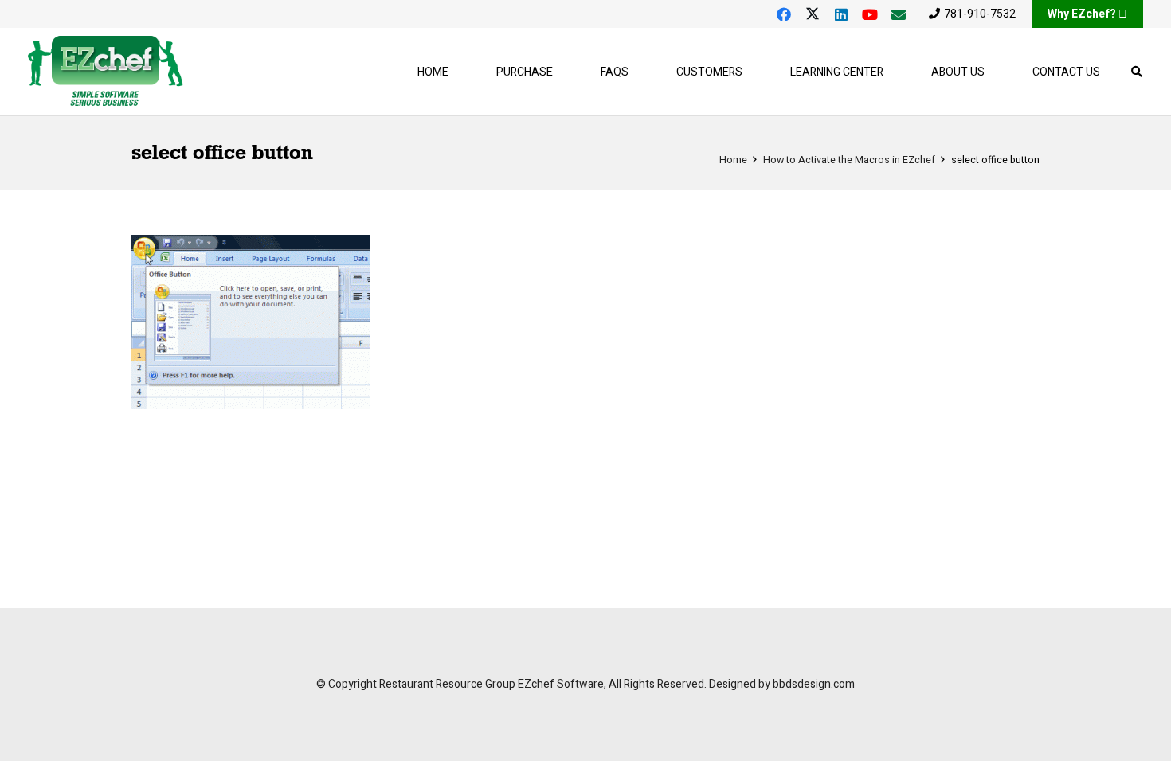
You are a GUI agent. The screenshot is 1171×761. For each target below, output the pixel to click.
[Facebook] (784, 14)
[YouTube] (870, 14)
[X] (812, 14)
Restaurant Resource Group (447, 684)
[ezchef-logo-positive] (105, 71)
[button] (752, 72)
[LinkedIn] (841, 14)
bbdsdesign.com (814, 684)
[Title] (898, 14)
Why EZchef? (1082, 14)
